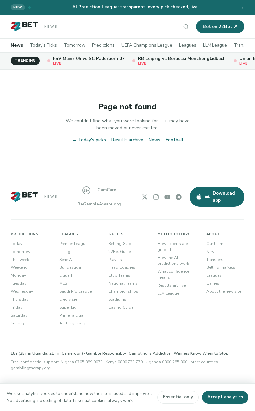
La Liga (66, 251)
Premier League (73, 243)
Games (212, 283)
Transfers (244, 45)
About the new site (223, 291)
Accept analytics (225, 397)
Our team (214, 243)
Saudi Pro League (75, 291)
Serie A (65, 259)
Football (174, 140)
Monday (18, 275)
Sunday (18, 323)
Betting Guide (120, 243)
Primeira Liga (71, 315)
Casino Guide (120, 307)
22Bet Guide (119, 251)
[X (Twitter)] (145, 197)
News (17, 45)
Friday (16, 307)
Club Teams (119, 275)
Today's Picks (43, 45)
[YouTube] (167, 197)
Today (16, 243)
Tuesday (18, 283)
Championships (123, 291)
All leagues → (72, 323)
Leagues (187, 45)
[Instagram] (156, 197)
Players (115, 259)
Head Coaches (121, 267)
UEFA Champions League (146, 45)
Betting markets (220, 267)
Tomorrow (74, 45)
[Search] (186, 26)
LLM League (215, 45)
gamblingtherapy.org (31, 368)
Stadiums (117, 299)
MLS (63, 283)
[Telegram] (179, 197)
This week (20, 259)
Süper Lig (68, 307)
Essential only (178, 397)
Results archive (127, 140)
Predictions (103, 45)
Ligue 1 (66, 275)
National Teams (123, 283)
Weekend (19, 267)
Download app (224, 196)
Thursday (19, 299)
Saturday (19, 315)
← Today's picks (89, 140)
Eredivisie (68, 299)
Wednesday (22, 291)
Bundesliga (70, 267)
